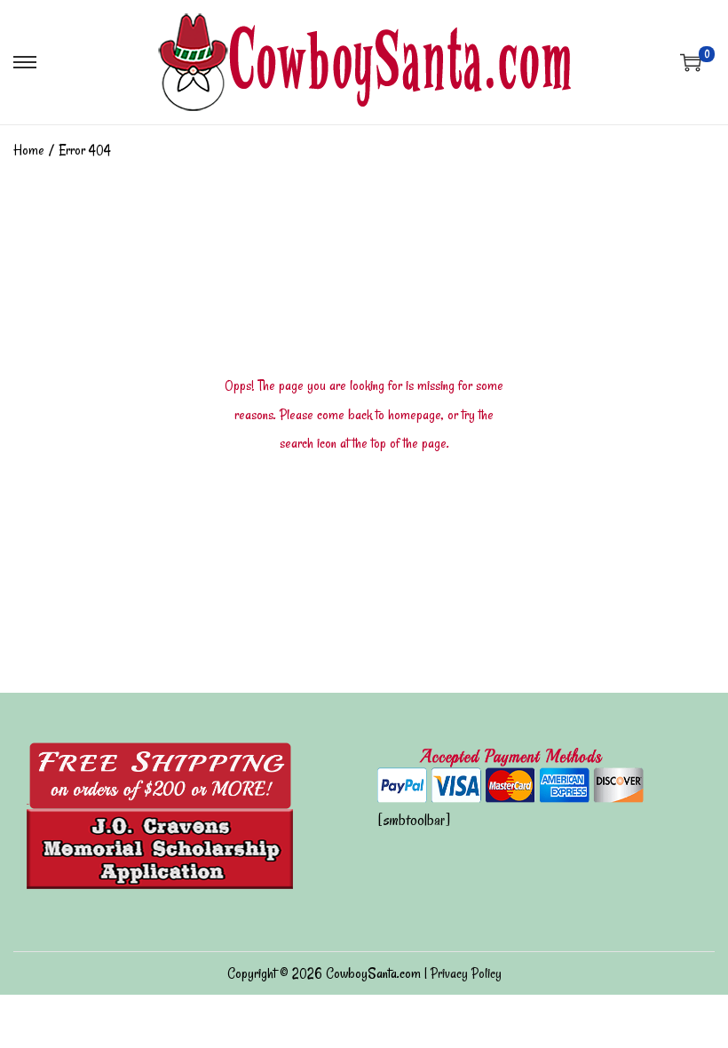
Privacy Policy (466, 973)
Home (28, 150)
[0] (690, 62)
